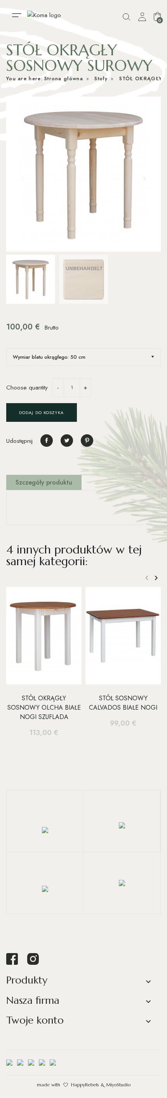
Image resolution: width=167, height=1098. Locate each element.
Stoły (101, 78)
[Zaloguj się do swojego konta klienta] (142, 17)
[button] (157, 16)
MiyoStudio (118, 1084)
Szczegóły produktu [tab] (44, 482)
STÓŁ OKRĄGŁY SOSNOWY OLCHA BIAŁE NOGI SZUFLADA (44, 707)
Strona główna (63, 78)
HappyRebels (85, 1084)
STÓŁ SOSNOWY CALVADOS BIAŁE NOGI (123, 703)
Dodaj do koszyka (41, 412)
